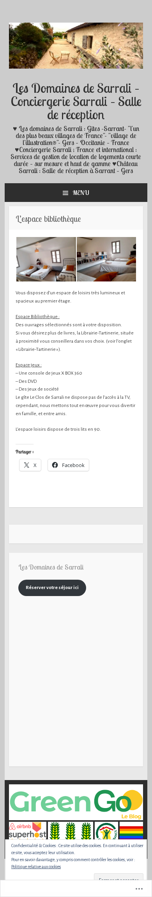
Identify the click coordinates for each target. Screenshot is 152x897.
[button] (46, 259)
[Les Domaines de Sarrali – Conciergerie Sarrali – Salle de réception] (76, 67)
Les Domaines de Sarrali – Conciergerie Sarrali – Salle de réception (76, 101)
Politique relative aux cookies (36, 866)
